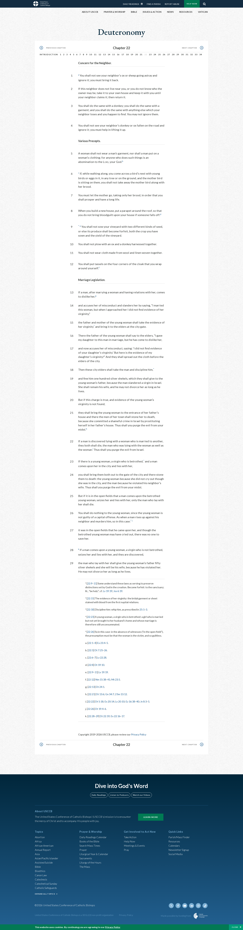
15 (113, 54)
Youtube (184, 905)
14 (109, 54)
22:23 (90, 616)
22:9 (89, 583)
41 (108, 679)
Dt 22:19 (105, 716)
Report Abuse (172, 4)
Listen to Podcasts (119, 795)
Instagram (198, 905)
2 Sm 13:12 (121, 694)
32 (191, 54)
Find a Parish (154, 4)
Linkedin (191, 905)
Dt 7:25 (98, 650)
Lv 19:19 (107, 591)
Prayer (83, 849)
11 (95, 54)
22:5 (90, 650)
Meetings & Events (134, 845)
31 (187, 54)
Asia (37, 854)
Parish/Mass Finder (179, 837)
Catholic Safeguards (46, 887)
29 (177, 54)
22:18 (90, 609)
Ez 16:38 (130, 701)
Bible (38, 866)
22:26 (90, 631)
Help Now (192, 4)
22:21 (91, 694)
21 (141, 54)
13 (104, 54)
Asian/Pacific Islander (46, 858)
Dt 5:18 (99, 701)
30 (182, 54)
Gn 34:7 (109, 694)
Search (204, 3)
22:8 (90, 664)
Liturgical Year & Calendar (93, 854)
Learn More (150, 817)
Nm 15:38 (100, 679)
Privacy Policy (138, 734)
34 (200, 54)
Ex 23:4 (101, 642)
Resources (174, 841)
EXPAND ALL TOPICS (45, 894)
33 (196, 54)
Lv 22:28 (101, 657)
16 (118, 54)
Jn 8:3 (143, 701)
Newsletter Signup (178, 849)
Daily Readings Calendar (143, 4)
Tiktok (205, 905)
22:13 (91, 686)
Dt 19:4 (99, 708)
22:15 (90, 598)
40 (137, 701)
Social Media (175, 854)
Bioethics (40, 871)
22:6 (90, 657)
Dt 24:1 (100, 686)
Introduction (49, 54)
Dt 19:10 (99, 664)
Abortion (40, 837)
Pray (126, 849)
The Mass (84, 866)
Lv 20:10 (119, 701)
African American (44, 845)
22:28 (91, 716)
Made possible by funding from (176, 915)
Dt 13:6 (100, 694)
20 (136, 54)
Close (235, 927)
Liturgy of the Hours (90, 862)
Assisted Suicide (44, 862)
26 (164, 54)
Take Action (130, 837)
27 (168, 54)
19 (132, 54)
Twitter (171, 905)
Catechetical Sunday (46, 883)
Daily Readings (131, 4)
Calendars (174, 845)
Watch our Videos (141, 795)
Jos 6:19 (117, 591)
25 (159, 54)
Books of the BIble (89, 841)
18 (127, 54)
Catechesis (41, 879)
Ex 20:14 (109, 701)
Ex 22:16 (115, 716)
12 (100, 54)
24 (155, 54)
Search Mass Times (89, 845)
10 (90, 54)
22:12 (91, 679)
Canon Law (41, 875)
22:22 (90, 701)
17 (123, 54)
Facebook (178, 905)
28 (173, 54)
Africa (38, 841)
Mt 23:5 (115, 679)
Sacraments (85, 858)
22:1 (90, 642)
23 (150, 54)
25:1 (142, 609)
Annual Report (43, 849)
